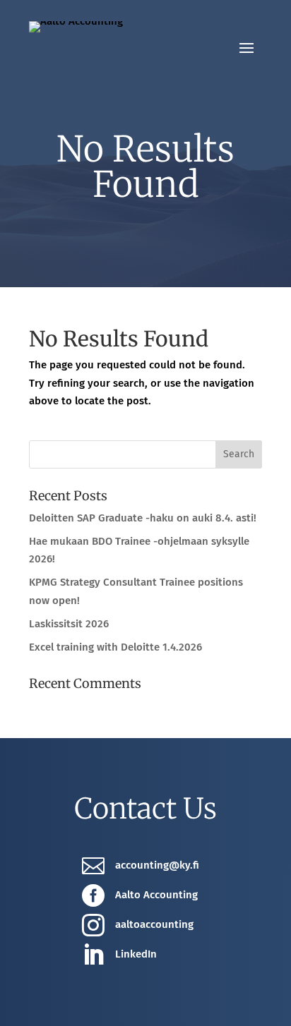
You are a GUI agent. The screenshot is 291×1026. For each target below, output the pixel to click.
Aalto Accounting (156, 894)
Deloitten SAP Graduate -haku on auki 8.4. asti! (142, 518)
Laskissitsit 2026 (69, 623)
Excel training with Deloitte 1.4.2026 (115, 647)
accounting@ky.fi (157, 865)
